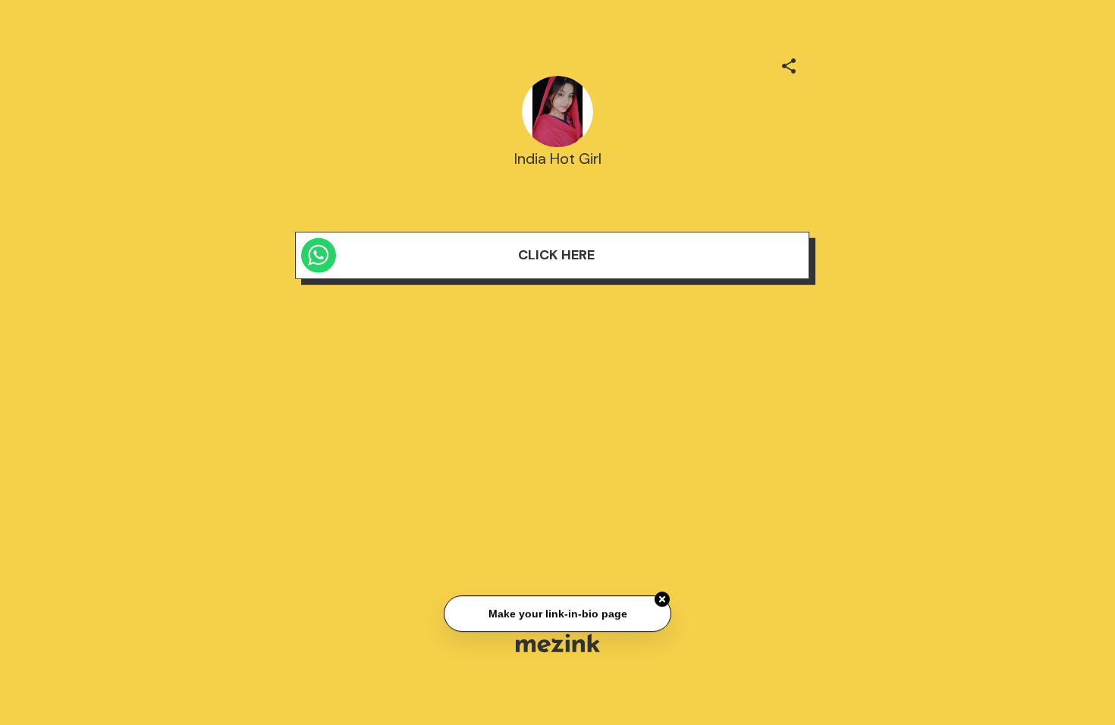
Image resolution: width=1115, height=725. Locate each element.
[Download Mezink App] (558, 643)
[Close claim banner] (662, 599)
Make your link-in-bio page (557, 614)
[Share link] (789, 63)
